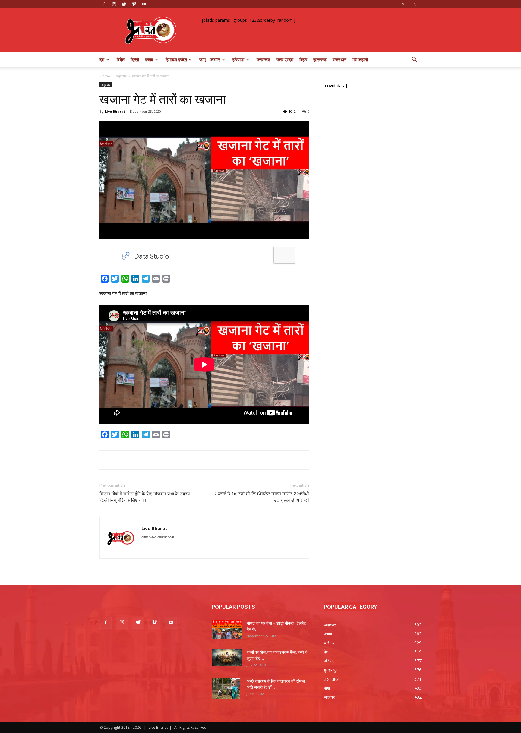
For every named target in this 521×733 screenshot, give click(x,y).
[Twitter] (123, 4)
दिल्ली (135, 59)
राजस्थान (339, 59)
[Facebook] (104, 4)
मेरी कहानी (360, 59)
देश (101, 59)
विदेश (121, 59)
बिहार (303, 59)
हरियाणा (238, 59)
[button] (414, 60)
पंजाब (149, 59)
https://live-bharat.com (157, 537)
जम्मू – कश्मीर (209, 59)
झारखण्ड (320, 59)
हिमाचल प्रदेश (176, 59)
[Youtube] (143, 4)
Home (104, 76)
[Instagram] (113, 4)
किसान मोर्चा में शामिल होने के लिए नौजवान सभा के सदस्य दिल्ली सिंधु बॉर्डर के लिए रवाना (144, 497)
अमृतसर (121, 76)
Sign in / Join (412, 4)
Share (178, 279)
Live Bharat (115, 111)
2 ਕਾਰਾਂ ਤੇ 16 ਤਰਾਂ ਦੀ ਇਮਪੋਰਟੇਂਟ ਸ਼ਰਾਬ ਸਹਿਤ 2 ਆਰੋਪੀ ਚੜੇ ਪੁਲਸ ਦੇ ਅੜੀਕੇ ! (261, 497)
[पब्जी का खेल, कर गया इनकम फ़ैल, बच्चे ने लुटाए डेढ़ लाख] (227, 657)
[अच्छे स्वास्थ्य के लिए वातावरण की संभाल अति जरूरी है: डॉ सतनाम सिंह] (226, 688)
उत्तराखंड (263, 59)
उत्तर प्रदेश (284, 59)
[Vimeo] (133, 4)
